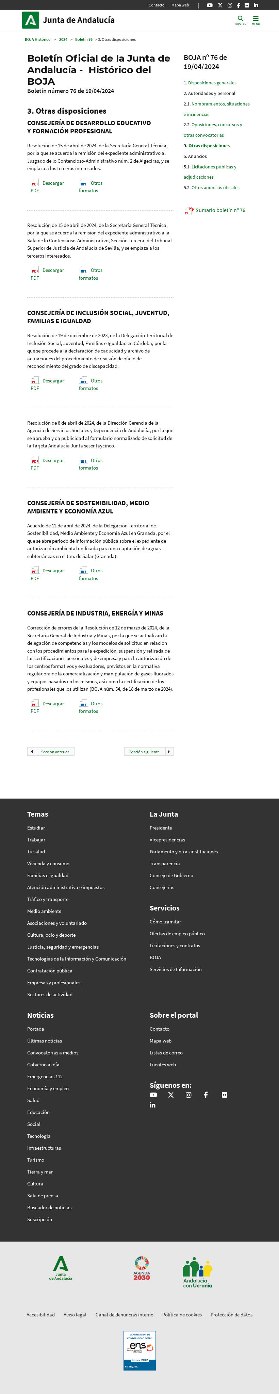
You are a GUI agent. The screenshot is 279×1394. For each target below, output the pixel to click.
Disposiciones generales (212, 83)
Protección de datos (231, 1314)
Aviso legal (75, 1314)
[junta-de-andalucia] (256, 5)
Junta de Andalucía (32, 20)
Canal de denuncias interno (124, 1314)
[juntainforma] (247, 5)
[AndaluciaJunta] (238, 5)
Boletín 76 (84, 39)
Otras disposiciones (209, 146)
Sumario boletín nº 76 (220, 210)
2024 (63, 39)
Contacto (157, 4)
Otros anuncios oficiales (216, 187)
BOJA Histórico (38, 39)
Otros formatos (90, 187)
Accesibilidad (41, 1314)
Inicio (89, 20)
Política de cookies (182, 1314)
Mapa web (180, 4)
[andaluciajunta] (220, 5)
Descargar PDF (47, 187)
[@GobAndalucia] (210, 5)
